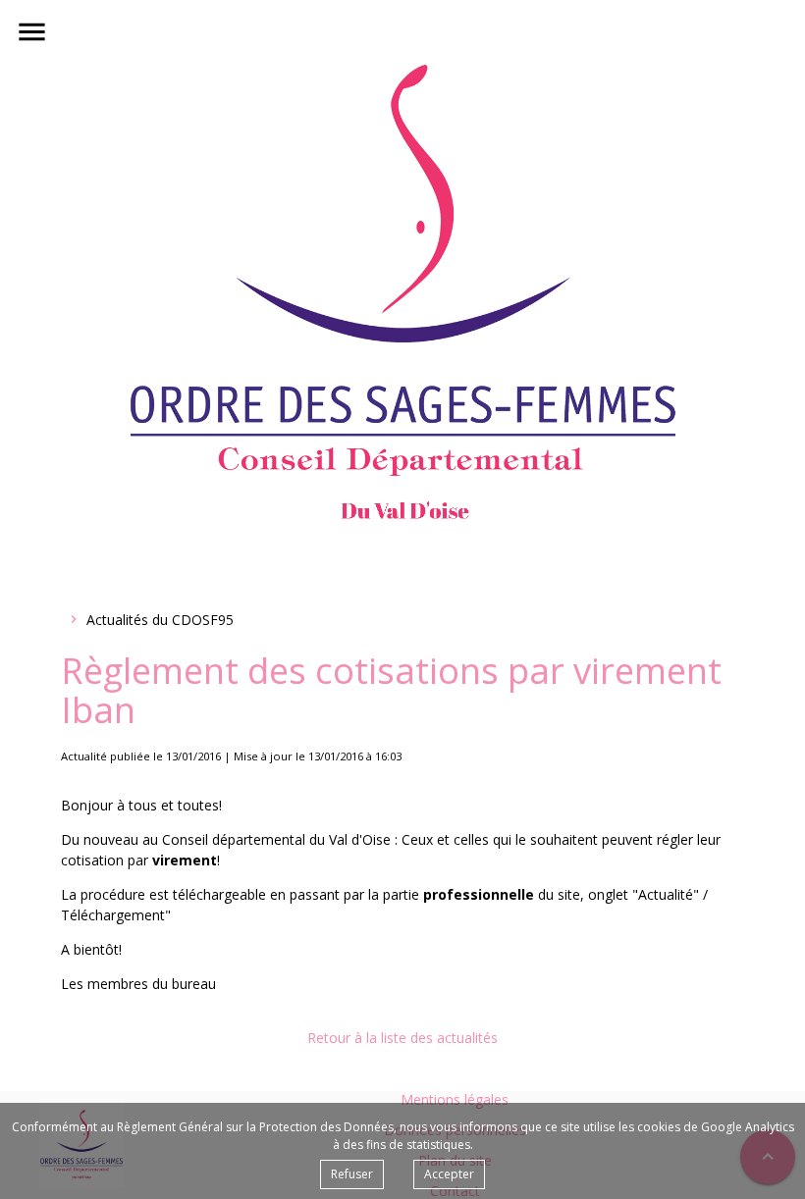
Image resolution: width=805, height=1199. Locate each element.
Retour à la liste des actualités (402, 1037)
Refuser (352, 1174)
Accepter (449, 1174)
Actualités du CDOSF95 (160, 619)
